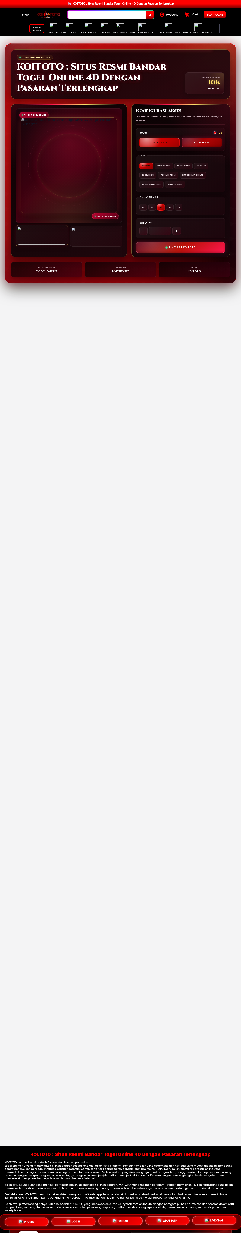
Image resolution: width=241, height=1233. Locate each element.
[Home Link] (48, 14)
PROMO (29, 1221)
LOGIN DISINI (202, 142)
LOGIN (76, 1221)
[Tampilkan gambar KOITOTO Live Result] (96, 236)
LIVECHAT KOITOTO (182, 247)
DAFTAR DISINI (159, 142)
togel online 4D (15, 1165)
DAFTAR (123, 1221)
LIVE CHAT (216, 1221)
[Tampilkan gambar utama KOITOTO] (42, 235)
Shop (25, 14)
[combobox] (107, 15)
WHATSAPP (170, 1221)
